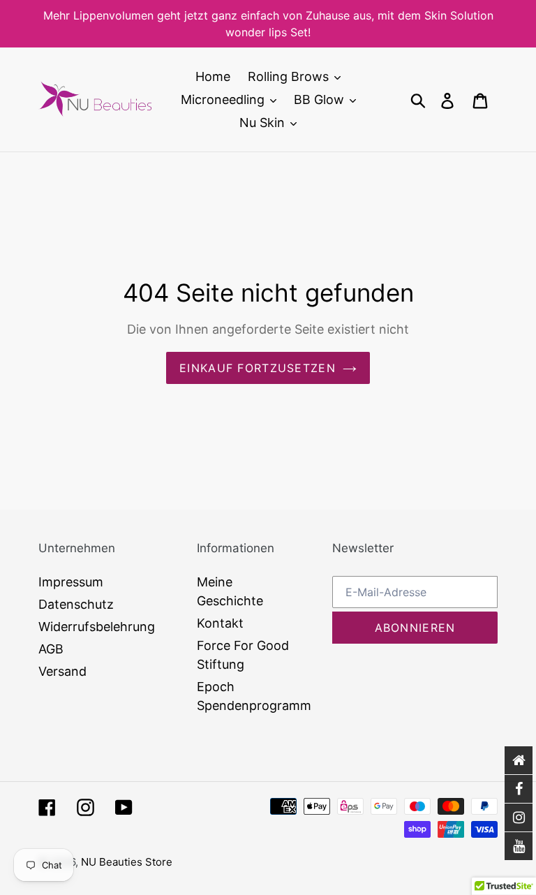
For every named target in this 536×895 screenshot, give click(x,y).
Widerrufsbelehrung (96, 626)
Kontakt (220, 623)
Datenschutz (76, 604)
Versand (62, 671)
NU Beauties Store (126, 861)
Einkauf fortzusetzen (257, 368)
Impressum (70, 582)
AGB (51, 649)
